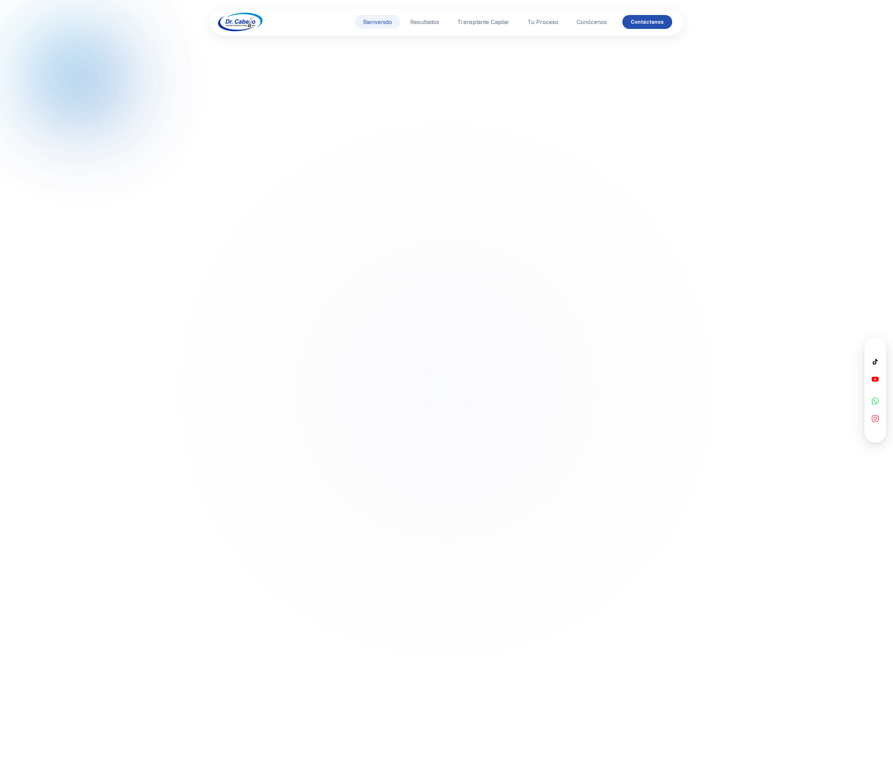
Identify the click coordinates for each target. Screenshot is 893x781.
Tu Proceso (542, 21)
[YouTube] (875, 379)
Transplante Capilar (483, 21)
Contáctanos (647, 22)
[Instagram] (875, 418)
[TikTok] (875, 361)
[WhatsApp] (875, 401)
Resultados (424, 21)
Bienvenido (377, 21)
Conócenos (592, 21)
